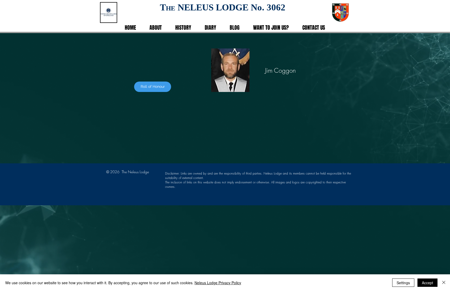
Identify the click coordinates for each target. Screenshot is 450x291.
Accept (427, 282)
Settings (403, 282)
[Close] (444, 282)
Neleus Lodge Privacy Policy (218, 282)
